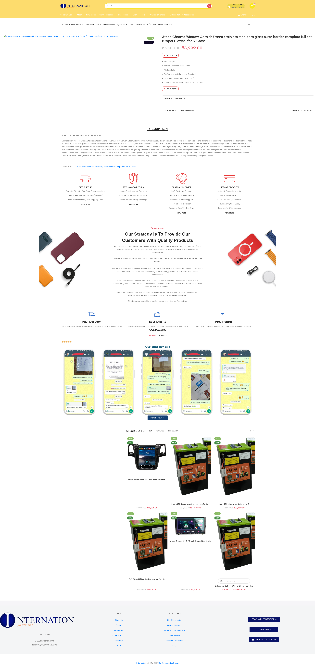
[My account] (253, 14)
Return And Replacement (174, 630)
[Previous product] (246, 24)
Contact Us (119, 640)
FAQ (119, 645)
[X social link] (301, 110)
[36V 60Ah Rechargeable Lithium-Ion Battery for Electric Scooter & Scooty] (190, 469)
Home (64, 24)
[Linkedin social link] (308, 110)
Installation (118, 630)
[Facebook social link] (298, 110)
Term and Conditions (174, 640)
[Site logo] (75, 6)
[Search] (209, 6)
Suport (119, 625)
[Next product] (252, 24)
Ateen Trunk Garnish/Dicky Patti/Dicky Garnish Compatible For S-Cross (105, 166)
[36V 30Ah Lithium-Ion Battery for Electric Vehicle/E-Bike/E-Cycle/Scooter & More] (146, 544)
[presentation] (57, 382)
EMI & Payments (174, 620)
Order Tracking (119, 635)
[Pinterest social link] (305, 110)
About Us (119, 620)
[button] (158, 417)
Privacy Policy (174, 635)
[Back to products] (249, 24)
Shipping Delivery (174, 625)
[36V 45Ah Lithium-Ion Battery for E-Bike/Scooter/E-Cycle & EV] (234, 469)
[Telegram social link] (311, 110)
